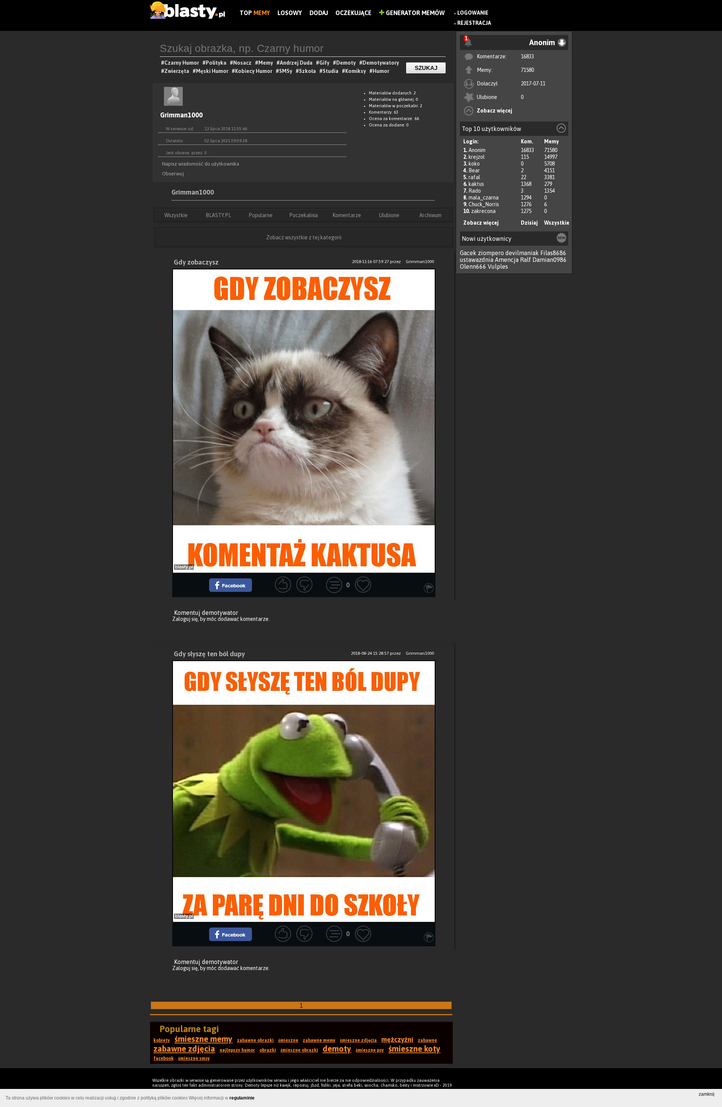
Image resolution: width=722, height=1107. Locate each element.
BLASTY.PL (218, 215)
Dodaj (318, 12)
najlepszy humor (237, 1050)
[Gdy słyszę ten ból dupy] (303, 791)
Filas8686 (553, 252)
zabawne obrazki (255, 1040)
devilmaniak (522, 252)
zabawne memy (319, 1040)
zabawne (427, 1040)
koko (474, 164)
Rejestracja (474, 23)
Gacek (468, 252)
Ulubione (389, 215)
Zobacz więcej (494, 111)
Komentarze (346, 215)
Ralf (525, 259)
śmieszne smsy (194, 1058)
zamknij (706, 1094)
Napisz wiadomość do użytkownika (200, 164)
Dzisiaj (529, 223)
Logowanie (472, 13)
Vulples (498, 266)
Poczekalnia (303, 215)
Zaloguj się (185, 619)
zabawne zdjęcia (184, 1049)
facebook (163, 1058)
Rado (475, 191)
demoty (337, 1049)
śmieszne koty (414, 1049)
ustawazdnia (476, 259)
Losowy (290, 12)
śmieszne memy (203, 1039)
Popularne (261, 215)
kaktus (476, 184)
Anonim (477, 150)
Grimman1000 (192, 192)
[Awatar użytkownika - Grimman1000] (173, 107)
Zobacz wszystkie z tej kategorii (303, 237)
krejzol (477, 157)
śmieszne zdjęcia (358, 1040)
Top (255, 12)
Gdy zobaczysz (196, 262)
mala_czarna (484, 198)
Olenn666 (473, 266)
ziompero (491, 252)
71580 (527, 70)
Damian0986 (549, 259)
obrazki (267, 1050)
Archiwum (430, 215)
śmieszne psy (370, 1050)
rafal (474, 177)
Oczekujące (353, 12)
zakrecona (483, 211)
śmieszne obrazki (299, 1050)
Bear (474, 170)
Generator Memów (414, 12)
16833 (527, 56)
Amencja (507, 259)
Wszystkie (556, 223)
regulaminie (242, 1098)
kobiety (161, 1040)
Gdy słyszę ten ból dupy (209, 654)
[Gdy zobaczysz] (303, 421)
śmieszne (288, 1040)
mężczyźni (397, 1039)
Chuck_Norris (484, 204)
